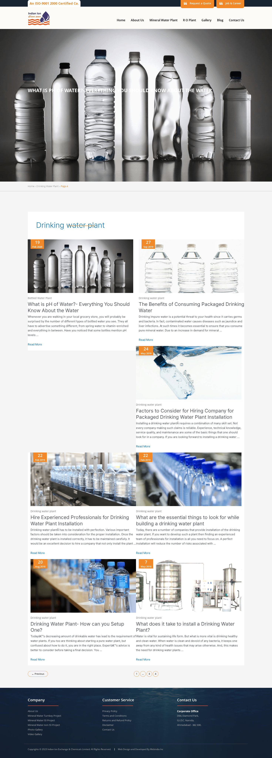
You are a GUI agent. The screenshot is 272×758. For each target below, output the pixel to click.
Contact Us (236, 20)
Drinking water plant (47, 186)
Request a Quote (200, 3)
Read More (35, 344)
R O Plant (189, 20)
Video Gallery (35, 734)
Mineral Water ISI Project (41, 720)
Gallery (206, 20)
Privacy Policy (109, 711)
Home (121, 20)
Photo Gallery (35, 729)
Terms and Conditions (114, 715)
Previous (38, 673)
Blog (220, 20)
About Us (137, 20)
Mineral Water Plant (163, 20)
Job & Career (233, 3)
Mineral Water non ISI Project (44, 725)
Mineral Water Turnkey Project (44, 715)
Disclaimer (108, 725)
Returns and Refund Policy (116, 720)
